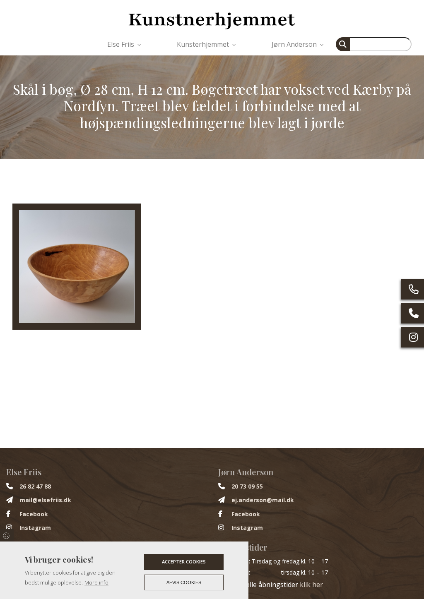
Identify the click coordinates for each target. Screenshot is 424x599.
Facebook (33, 514)
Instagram (35, 528)
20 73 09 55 (247, 486)
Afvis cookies (183, 582)
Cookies (7, 535)
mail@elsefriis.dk (45, 500)
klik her (311, 584)
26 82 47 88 (35, 486)
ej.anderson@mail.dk (262, 500)
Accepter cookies (184, 561)
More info (96, 582)
